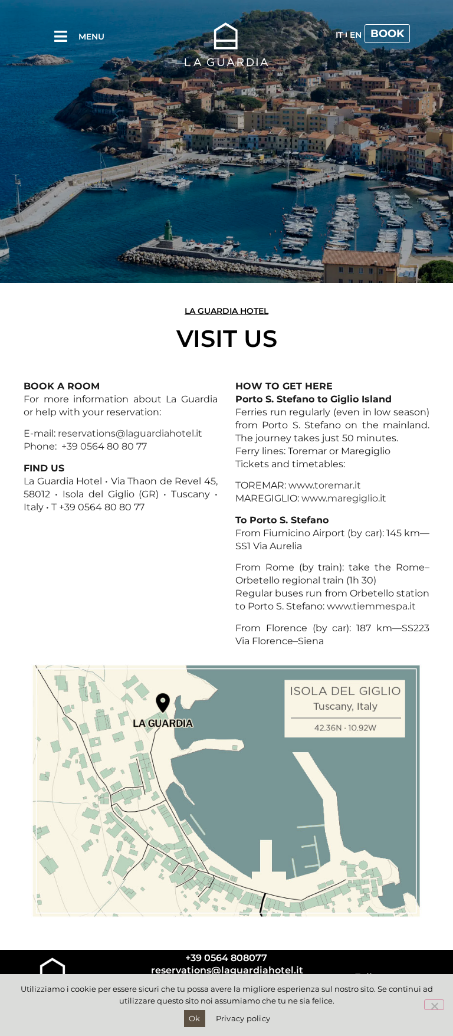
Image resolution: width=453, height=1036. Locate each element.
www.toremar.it (324, 485)
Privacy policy (243, 1018)
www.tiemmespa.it (371, 606)
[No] (434, 1004)
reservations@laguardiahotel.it (130, 433)
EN (356, 34)
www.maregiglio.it (343, 498)
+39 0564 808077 (226, 957)
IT (339, 34)
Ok (195, 1018)
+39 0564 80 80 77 (104, 446)
